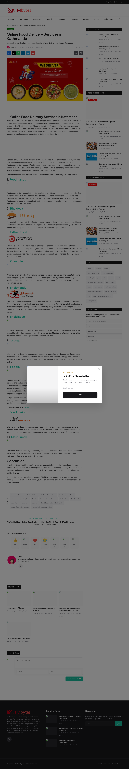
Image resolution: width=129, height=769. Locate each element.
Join (80, 395)
